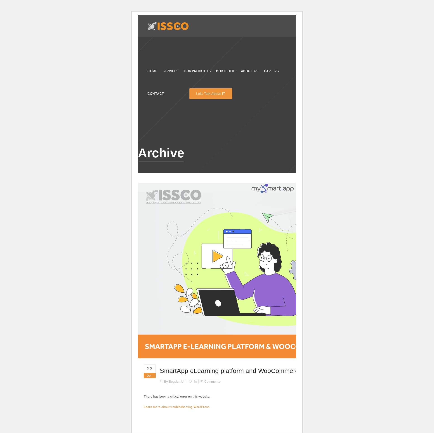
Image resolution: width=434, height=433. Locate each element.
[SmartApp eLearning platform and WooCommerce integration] (262, 270)
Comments (212, 381)
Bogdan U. (176, 381)
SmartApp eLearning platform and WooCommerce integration (247, 370)
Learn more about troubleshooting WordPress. (177, 407)
